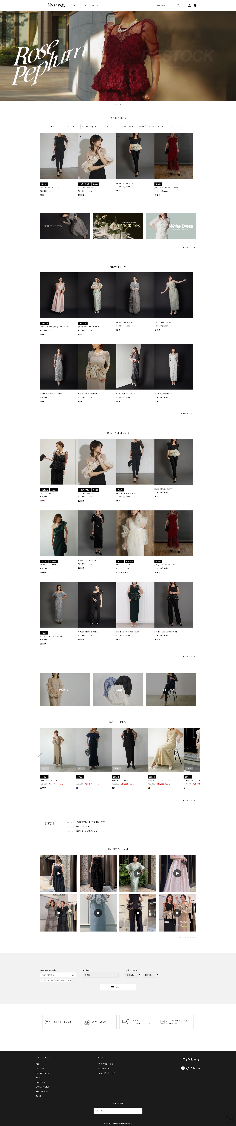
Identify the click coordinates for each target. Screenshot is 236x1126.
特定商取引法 (104, 1068)
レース (57, 980)
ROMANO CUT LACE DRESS (159, 780)
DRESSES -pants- (43, 1073)
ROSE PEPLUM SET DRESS (50, 493)
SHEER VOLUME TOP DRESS (127, 632)
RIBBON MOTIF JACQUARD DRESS (54, 327)
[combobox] (168, 5)
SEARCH (119, 987)
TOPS (38, 1077)
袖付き (63, 980)
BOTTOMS (40, 1082)
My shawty (113, 1123)
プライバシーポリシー (107, 1064)
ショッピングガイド (106, 1073)
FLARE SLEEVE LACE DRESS (51, 394)
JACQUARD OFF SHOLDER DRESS (91, 327)
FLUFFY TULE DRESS (162, 322)
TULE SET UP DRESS (120, 780)
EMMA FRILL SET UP (124, 322)
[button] (74, 5)
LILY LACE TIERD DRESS (126, 394)
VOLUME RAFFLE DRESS (87, 187)
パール (69, 980)
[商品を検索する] (178, 5)
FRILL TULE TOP (123, 565)
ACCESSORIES (42, 1091)
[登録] (139, 1110)
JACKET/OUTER (42, 1086)
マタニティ (50, 980)
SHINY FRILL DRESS (48, 565)
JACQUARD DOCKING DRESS (166, 187)
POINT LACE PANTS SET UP (165, 632)
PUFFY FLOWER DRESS (163, 394)
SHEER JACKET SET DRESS (50, 780)
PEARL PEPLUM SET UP (125, 183)
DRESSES (40, 1068)
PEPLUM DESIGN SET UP (50, 187)
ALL (37, 1064)
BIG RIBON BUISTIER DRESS (89, 394)
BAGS (38, 1096)
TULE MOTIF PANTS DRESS (89, 632)
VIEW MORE (186, 247)
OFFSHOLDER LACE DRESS (51, 636)
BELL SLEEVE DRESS (84, 780)
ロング (43, 980)
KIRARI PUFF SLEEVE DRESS (89, 560)
